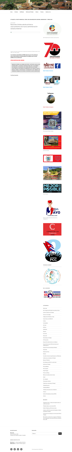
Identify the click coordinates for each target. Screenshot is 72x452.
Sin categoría (45, 379)
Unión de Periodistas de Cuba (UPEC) (49, 393)
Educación (45, 335)
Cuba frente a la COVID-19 (48, 318)
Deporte (44, 331)
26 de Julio (45, 308)
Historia (44, 353)
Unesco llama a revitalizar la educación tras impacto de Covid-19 (28, 69)
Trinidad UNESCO (46, 387)
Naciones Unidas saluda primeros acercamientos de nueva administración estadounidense (24, 26)
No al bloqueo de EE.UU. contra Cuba (49, 362)
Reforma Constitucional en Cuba (49, 374)
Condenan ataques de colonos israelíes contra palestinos (26, 71)
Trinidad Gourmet (46, 385)
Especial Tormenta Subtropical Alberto (50, 347)
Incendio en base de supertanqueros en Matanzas (52, 355)
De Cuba (16, 11)
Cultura (36, 11)
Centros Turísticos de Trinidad (48, 312)
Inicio (11, 11)
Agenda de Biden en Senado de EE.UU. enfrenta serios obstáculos (27, 64)
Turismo (41, 11)
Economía (45, 333)
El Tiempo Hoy (45, 339)
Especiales (45, 349)
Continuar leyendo (14, 75)
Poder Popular (45, 370)
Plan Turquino (45, 368)
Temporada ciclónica (47, 381)
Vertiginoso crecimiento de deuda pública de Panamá (24, 67)
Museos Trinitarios (46, 360)
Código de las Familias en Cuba (48, 316)
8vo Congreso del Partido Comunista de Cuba (51, 310)
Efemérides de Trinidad (47, 337)
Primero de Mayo (46, 372)
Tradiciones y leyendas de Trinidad (49, 383)
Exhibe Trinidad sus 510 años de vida (49, 408)
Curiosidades (45, 323)
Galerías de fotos (46, 351)
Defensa (44, 327)
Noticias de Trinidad (29, 11)
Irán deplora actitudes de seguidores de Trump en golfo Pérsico (27, 68)
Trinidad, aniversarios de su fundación (50, 389)
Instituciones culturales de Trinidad (49, 358)
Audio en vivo (48, 11)
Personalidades (46, 366)
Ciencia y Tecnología (47, 314)
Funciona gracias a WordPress (37, 449)
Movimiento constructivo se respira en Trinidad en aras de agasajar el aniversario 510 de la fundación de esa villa (52, 418)
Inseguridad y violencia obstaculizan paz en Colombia (25, 65)
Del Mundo (22, 11)
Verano (44, 395)
